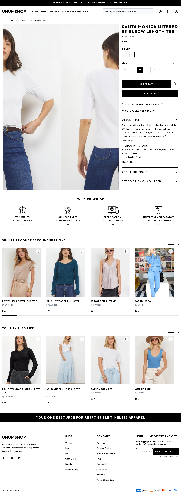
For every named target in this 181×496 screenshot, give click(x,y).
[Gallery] (61, 107)
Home (4, 21)
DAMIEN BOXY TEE (102, 389)
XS (125, 70)
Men (67, 448)
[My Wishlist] (168, 11)
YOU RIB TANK (143, 389)
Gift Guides (70, 458)
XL (155, 70)
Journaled (101, 464)
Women (68, 442)
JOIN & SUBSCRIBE (166, 452)
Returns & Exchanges (106, 453)
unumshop (14, 11)
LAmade (129, 35)
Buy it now (150, 93)
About (86, 11)
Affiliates (100, 474)
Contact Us (101, 469)
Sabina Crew (143, 301)
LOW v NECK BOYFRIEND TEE (19, 301)
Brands (68, 464)
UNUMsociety (71, 469)
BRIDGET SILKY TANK (103, 301)
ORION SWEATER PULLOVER (63, 301)
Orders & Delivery (104, 448)
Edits (67, 453)
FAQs (99, 458)
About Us (100, 442)
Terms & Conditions (105, 480)
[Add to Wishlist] (174, 84)
